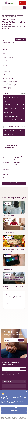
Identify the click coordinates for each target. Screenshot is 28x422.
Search (21, 340)
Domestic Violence (9, 15)
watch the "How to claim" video (16, 184)
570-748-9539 (6, 51)
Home (3, 15)
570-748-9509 (6, 42)
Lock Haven (20, 15)
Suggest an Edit (20, 39)
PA (15, 15)
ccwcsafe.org (6, 152)
